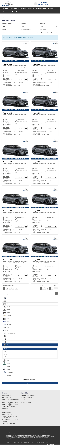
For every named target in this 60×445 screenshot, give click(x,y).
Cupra (8, 309)
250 (16, 288)
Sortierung (43, 30)
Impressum (14, 431)
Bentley (9, 304)
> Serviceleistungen (26, 397)
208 (5, 351)
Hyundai (9, 324)
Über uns (5, 12)
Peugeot (9, 345)
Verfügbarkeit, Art (7, 23)
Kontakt (14, 12)
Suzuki (8, 366)
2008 (5, 349)
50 (9, 288)
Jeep (8, 327)
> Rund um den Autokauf (28, 395)
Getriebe (42, 23)
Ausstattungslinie (26, 30)
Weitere (9, 375)
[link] (26, 79)
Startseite (5, 8)
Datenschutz (49, 431)
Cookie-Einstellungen (11, 433)
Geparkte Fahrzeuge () (30, 379)
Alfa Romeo (10, 298)
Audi (8, 301)
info (3, 17)
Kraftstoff (23, 23)
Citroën (9, 307)
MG (8, 336)
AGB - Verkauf (21, 431)
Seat (8, 360)
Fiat (8, 318)
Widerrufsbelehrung (40, 431)
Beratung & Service (26, 8)
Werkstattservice (41, 8)
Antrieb (4, 30)
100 (13, 288)
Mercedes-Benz (11, 333)
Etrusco (9, 315)
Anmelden (8, 431)
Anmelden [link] (30, 383)
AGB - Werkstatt (30, 431)
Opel (8, 342)
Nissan (8, 339)
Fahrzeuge (14, 8)
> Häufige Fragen (26, 402)
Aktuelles (50, 8)
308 (5, 356)
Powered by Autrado (50, 444)
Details (19, 79)
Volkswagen (10, 372)
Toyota (8, 369)
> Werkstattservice (26, 400)
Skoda (8, 363)
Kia (8, 330)
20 (7, 288)
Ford (8, 321)
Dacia (8, 312)
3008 (5, 354)
